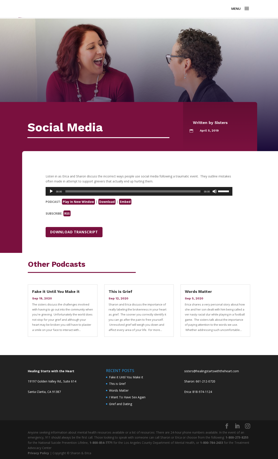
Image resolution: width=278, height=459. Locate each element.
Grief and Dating (120, 404)
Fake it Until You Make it (56, 291)
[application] (139, 191)
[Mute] (214, 191)
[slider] (224, 191)
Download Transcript (74, 232)
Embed (125, 202)
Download (107, 202)
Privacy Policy (38, 453)
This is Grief (120, 291)
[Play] (51, 191)
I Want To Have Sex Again (127, 397)
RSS (67, 213)
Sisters (221, 122)
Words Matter (198, 291)
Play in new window (78, 202)
